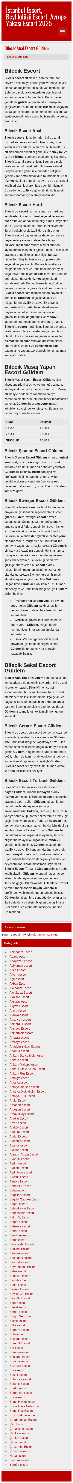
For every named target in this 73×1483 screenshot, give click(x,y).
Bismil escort (18, 1320)
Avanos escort (19, 1145)
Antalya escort (19, 1082)
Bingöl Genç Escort (22, 1316)
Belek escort (18, 1271)
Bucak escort (18, 1374)
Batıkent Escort (20, 1248)
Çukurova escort (20, 1451)
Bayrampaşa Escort (23, 1266)
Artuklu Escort (19, 1118)
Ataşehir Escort (20, 1141)
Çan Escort (17, 1424)
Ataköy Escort (19, 1127)
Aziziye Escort (19, 1181)
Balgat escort (18, 1221)
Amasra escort (19, 1037)
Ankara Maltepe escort (24, 1064)
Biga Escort (17, 1302)
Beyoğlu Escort (20, 1298)
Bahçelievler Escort (22, 1208)
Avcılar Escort (19, 1150)
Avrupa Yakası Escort (24, 1154)
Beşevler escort (20, 1275)
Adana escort (18, 956)
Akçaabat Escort (20, 988)
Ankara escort (19, 1060)
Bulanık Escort (19, 1383)
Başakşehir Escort (22, 1244)
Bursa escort (18, 1397)
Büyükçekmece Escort (24, 1415)
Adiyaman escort (21, 965)
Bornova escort (20, 1352)
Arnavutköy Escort (22, 1114)
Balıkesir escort (20, 1226)
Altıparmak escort (21, 1033)
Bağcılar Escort (20, 1195)
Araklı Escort (18, 1100)
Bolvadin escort (20, 1338)
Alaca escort (18, 1010)
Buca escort (17, 1370)
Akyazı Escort (19, 1006)
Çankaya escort (20, 1433)
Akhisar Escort (19, 997)
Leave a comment (17, 56)
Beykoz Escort (19, 1289)
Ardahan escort (20, 1105)
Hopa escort (18, 1455)
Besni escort (18, 1284)
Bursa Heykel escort (23, 1401)
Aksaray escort (19, 1001)
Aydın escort (18, 1163)
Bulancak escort (20, 1379)
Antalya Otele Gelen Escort (27, 1091)
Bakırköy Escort (20, 1217)
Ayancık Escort (19, 1159)
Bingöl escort (18, 1311)
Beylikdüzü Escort (22, 1293)
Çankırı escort (19, 1437)
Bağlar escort (18, 1204)
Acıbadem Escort (21, 952)
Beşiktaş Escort (20, 1280)
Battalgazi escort (21, 1257)
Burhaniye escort (21, 1392)
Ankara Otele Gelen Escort (27, 1069)
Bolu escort (17, 1334)
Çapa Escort (18, 1442)
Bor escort (16, 1347)
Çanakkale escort (21, 1428)
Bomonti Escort (20, 1343)
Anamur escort (19, 1051)
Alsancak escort (20, 1019)
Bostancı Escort (20, 1356)
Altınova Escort (20, 1028)
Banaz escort (18, 1230)
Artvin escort (18, 1123)
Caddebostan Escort (23, 1419)
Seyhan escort (19, 1460)
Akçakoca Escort (21, 992)
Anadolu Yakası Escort (25, 1046)
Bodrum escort (19, 1329)
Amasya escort (19, 1042)
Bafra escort (17, 1190)
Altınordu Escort (20, 1024)
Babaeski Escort (20, 1186)
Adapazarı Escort (21, 961)
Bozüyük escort (20, 1365)
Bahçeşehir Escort (22, 1213)
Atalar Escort (18, 1136)
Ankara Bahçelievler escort (27, 1055)
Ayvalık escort (19, 1177)
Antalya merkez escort (24, 1087)
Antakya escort (19, 1078)
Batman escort (19, 1253)
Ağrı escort (17, 979)
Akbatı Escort (18, 983)
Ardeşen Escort (20, 1109)
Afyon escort (18, 974)
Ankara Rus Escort (22, 1073)
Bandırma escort (20, 1235)
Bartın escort (18, 1239)
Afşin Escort (17, 970)
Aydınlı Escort (19, 1168)
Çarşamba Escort (21, 1446)
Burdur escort (18, 1388)
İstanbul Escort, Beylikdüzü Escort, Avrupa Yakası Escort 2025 (36, 16)
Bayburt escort (19, 1262)
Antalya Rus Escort (22, 1096)
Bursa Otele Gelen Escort (26, 1406)
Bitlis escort (17, 1325)
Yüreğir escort (19, 1464)
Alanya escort (19, 1015)
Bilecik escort (18, 1307)
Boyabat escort (19, 1361)
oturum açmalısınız (44, 934)
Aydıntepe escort (21, 1172)
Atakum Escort (19, 1132)
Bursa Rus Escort (21, 1410)
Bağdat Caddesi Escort (25, 1199)
